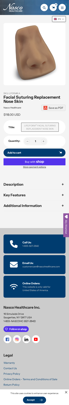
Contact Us (10, 368)
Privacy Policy (12, 373)
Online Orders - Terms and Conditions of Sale (30, 379)
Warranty (9, 362)
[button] (59, 19)
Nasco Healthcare (12, 107)
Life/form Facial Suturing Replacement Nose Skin (40, 127)
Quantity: (14, 140)
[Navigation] (62, 7)
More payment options (34, 167)
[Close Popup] (66, 392)
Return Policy (11, 384)
